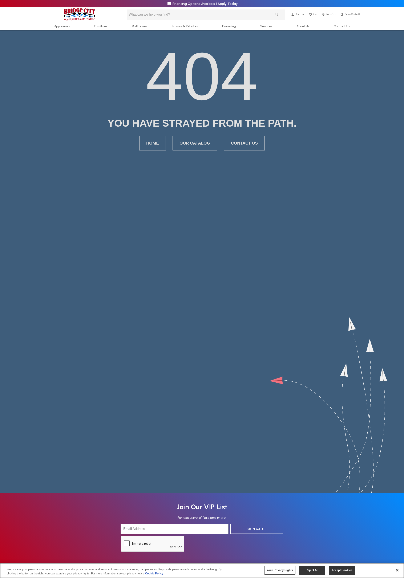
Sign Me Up (257, 529)
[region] (202, 570)
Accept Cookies (342, 570)
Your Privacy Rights (280, 570)
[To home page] (80, 14)
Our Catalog (194, 143)
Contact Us (342, 26)
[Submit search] (276, 14)
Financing (229, 26)
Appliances (62, 26)
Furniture (100, 26)
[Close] (397, 570)
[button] (292, 14)
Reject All (312, 570)
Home (152, 143)
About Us (303, 26)
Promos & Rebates (185, 26)
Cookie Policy (154, 573)
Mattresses (139, 26)
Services (266, 26)
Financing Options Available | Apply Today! (205, 4)
